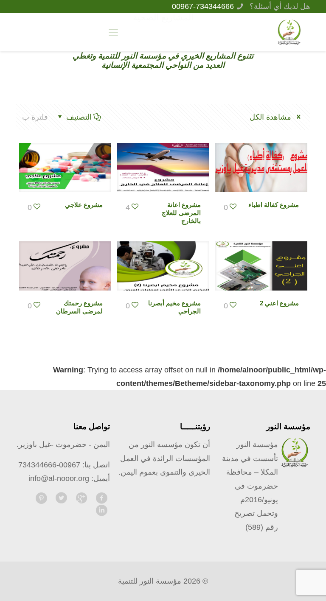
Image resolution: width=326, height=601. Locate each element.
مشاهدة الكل (271, 117)
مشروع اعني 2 (279, 303)
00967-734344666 (203, 6)
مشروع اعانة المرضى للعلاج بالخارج (181, 212)
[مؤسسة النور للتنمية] (289, 32)
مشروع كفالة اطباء (273, 204)
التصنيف (79, 117)
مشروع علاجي (84, 204)
